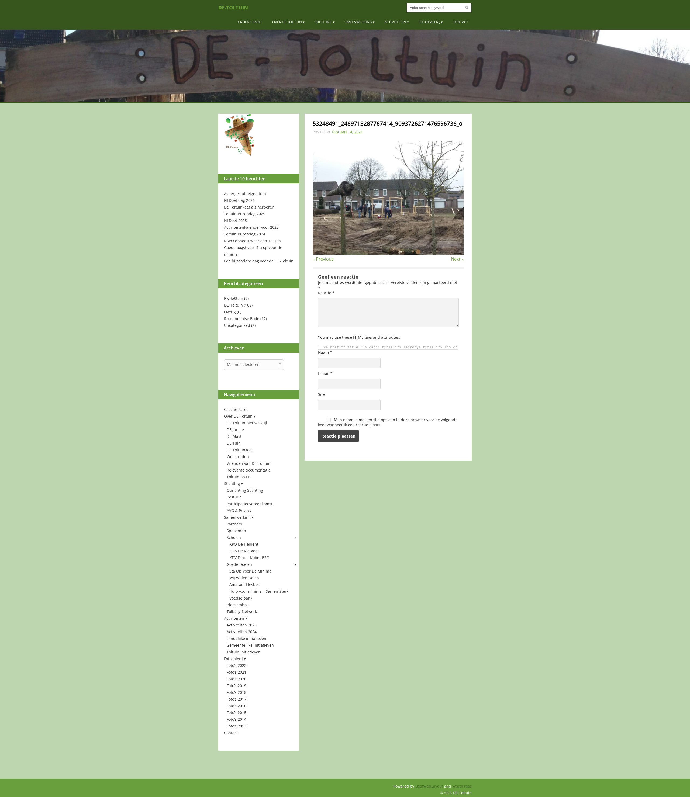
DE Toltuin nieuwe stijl (247, 422)
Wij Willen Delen (244, 577)
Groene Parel (250, 21)
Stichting (323, 21)
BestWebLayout (429, 786)
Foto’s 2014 (236, 719)
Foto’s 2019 (236, 685)
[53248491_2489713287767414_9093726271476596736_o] (388, 253)
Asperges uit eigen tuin (245, 193)
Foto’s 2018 (236, 692)
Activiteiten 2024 (242, 631)
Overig (230, 311)
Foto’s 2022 (236, 665)
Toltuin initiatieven (244, 651)
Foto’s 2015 (236, 712)
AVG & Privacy (239, 510)
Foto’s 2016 (236, 705)
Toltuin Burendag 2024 (244, 234)
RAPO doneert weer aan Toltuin (252, 240)
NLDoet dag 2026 (239, 200)
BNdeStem (233, 298)
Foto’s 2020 (236, 678)
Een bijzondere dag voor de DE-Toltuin (259, 261)
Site (321, 394)
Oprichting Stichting (245, 490)
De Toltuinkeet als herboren (249, 207)
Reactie (326, 292)
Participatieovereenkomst (249, 503)
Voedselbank (240, 598)
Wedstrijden (238, 456)
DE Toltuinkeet (240, 449)
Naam (325, 352)
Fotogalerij (429, 21)
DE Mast (234, 436)
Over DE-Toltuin (287, 21)
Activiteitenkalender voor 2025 (251, 227)
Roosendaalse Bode (241, 318)
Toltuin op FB (238, 476)
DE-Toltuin (233, 7)
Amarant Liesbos (244, 584)
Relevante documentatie (249, 470)
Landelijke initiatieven (246, 638)
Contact (460, 21)
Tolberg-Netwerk (242, 611)
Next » (457, 259)
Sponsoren (236, 530)
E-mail (325, 373)
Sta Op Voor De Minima (250, 571)
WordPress (462, 786)
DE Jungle (235, 429)
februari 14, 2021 (347, 131)
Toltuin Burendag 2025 (244, 213)
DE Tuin (234, 443)
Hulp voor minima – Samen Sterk (258, 591)
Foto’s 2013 (236, 726)
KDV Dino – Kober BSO (249, 557)
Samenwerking (358, 21)
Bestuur (234, 497)
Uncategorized (237, 325)
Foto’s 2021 (236, 672)
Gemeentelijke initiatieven (250, 645)
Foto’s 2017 (236, 699)
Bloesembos (238, 604)
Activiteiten (395, 21)
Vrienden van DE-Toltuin (249, 463)
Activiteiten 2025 (242, 625)
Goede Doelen (239, 564)
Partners (234, 523)
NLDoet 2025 (235, 220)
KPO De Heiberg (243, 544)
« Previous (323, 259)
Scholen (234, 537)
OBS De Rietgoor (244, 550)
